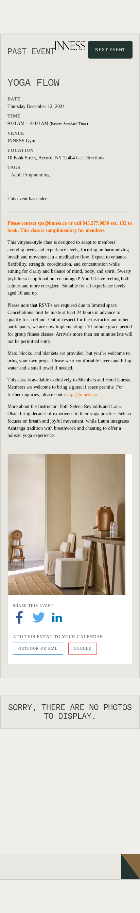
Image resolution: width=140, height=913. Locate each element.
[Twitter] (38, 617)
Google (82, 648)
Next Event (110, 49)
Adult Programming (30, 174)
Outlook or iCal (38, 648)
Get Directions (90, 157)
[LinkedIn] (57, 617)
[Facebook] (19, 617)
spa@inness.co (52, 223)
